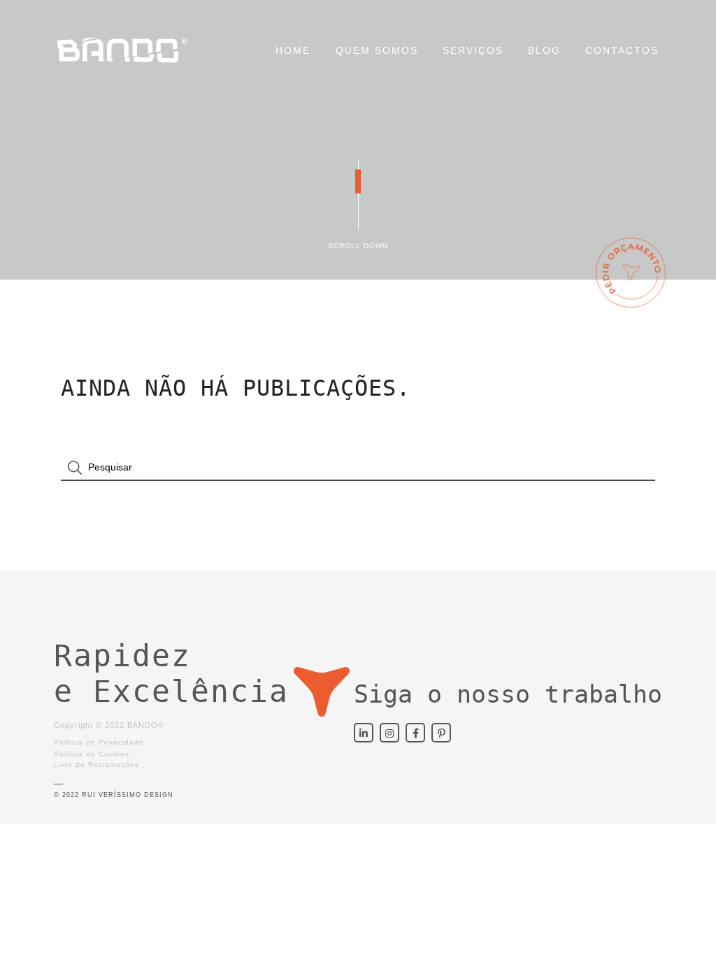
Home (292, 50)
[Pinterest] (441, 732)
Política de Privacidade (99, 742)
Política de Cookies (91, 754)
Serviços (473, 50)
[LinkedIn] (363, 732)
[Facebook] (415, 732)
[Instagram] (389, 732)
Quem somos (377, 50)
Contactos (622, 50)
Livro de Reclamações (96, 764)
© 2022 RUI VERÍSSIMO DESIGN (113, 794)
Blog (544, 50)
